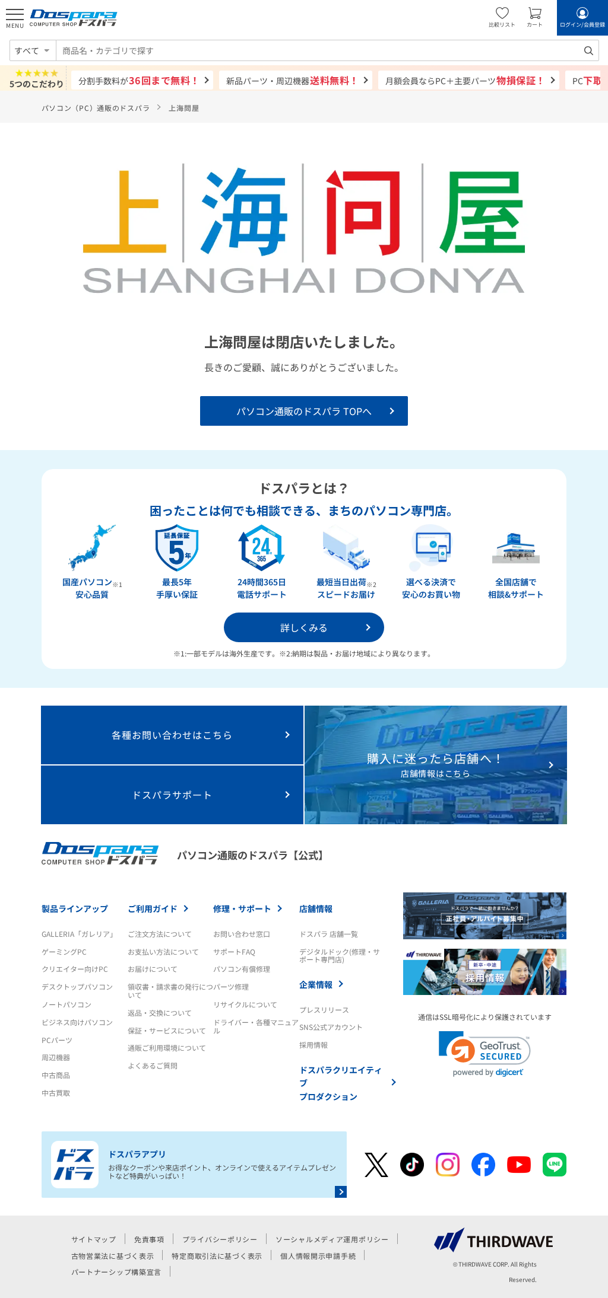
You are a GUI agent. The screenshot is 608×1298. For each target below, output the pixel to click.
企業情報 (315, 984)
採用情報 (313, 1044)
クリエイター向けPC (75, 969)
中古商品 (56, 1075)
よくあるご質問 (153, 1065)
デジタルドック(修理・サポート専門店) (339, 955)
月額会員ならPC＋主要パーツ (465, 80)
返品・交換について (160, 1012)
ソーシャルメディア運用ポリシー (332, 1239)
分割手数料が (139, 80)
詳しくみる (304, 627)
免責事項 (149, 1239)
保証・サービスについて (167, 1030)
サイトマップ (93, 1239)
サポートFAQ (234, 951)
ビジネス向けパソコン (77, 1022)
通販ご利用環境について (167, 1047)
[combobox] (327, 50)
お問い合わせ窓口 (241, 934)
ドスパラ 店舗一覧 (328, 934)
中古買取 (56, 1092)
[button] (485, 1054)
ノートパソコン (66, 1004)
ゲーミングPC (64, 951)
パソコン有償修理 (241, 969)
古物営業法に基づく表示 (112, 1256)
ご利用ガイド (153, 908)
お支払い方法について (163, 951)
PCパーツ (57, 1040)
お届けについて (153, 969)
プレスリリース (324, 1009)
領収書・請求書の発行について (170, 990)
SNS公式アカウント (331, 1027)
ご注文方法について (160, 934)
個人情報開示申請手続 (318, 1256)
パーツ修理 (231, 986)
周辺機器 (56, 1057)
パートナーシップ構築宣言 (116, 1272)
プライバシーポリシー (220, 1239)
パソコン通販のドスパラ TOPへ (304, 411)
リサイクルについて (245, 1004)
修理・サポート (242, 908)
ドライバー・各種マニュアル (256, 1026)
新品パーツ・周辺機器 (292, 80)
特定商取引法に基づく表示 (217, 1256)
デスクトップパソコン (77, 986)
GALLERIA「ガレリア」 (79, 934)
